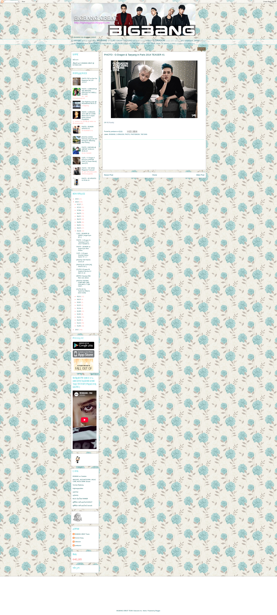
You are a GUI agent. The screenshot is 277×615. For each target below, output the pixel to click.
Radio (113, 43)
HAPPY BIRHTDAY (175, 40)
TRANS (158, 43)
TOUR (152, 43)
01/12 (79, 323)
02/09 (79, 311)
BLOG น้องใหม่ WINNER (80, 499)
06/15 (79, 219)
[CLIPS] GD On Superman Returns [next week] (83, 291)
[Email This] (128, 131)
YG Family (110, 122)
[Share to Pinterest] (136, 131)
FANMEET (149, 41)
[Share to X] (132, 131)
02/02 (79, 314)
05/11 (79, 296)
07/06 (79, 210)
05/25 (79, 228)
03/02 (79, 302)
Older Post (200, 175)
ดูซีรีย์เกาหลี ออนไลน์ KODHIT (82, 502)
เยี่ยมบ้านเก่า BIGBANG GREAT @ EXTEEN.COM (83, 64)
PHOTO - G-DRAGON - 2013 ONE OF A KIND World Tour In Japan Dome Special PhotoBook (89, 115)
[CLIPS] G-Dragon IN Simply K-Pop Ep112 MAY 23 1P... (83, 271)
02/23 (79, 305)
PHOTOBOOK (106, 43)
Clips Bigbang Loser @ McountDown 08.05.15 (89, 102)
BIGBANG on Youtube (79, 476)
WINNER (166, 43)
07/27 (79, 204)
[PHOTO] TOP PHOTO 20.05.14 (83, 261)
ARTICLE (84, 40)
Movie (86, 43)
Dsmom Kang (79, 538)
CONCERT (119, 41)
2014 (77, 202)
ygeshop (75, 492)
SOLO (125, 43)
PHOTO (97, 43)
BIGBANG (102, 40)
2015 (77, 199)
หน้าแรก (75, 60)
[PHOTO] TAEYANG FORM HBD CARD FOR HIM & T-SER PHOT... (83, 283)
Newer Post (108, 175)
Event (138, 41)
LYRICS (204, 40)
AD (72, 41)
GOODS (168, 40)
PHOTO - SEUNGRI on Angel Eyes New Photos (83, 248)
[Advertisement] (154, 154)
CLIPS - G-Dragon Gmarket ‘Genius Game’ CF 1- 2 (82, 255)
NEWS (91, 43)
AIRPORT (77, 41)
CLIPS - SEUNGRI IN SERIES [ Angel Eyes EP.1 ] (83, 235)
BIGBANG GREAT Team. (82, 534)
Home (154, 175)
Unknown (78, 542)
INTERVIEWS (188, 41)
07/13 (79, 207)
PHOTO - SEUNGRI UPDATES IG (87, 127)
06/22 (79, 216)
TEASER (143, 43)
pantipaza (78, 545)
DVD (134, 40)
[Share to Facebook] (134, 131)
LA (201, 40)
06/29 (79, 213)
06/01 (79, 225)
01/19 (79, 320)
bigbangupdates (78, 488)
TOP (148, 43)
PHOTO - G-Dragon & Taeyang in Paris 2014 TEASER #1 (83, 242)
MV (75, 43)
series (193, 43)
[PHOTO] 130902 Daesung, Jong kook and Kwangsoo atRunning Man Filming (89, 139)
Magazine (80, 43)
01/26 (79, 317)
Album (94, 41)
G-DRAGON (159, 40)
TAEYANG (136, 43)
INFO (182, 41)
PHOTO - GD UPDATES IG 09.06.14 (89, 179)
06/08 (79, 222)
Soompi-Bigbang (78, 485)
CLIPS (112, 41)
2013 (77, 330)
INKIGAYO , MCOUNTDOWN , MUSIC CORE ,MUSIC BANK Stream (84, 480)
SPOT (130, 43)
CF (109, 41)
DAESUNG (127, 41)
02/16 (79, 308)
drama (190, 43)
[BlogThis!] (130, 131)
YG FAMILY (172, 43)
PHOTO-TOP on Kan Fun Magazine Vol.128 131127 (89, 80)
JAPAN (197, 41)
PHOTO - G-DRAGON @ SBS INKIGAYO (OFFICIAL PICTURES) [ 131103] (89, 91)
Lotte (72, 43)
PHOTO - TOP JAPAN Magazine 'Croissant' (88, 169)
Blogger (157, 611)
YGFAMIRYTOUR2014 (182, 43)
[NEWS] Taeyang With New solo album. (83, 277)
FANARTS (142, 40)
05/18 (79, 231)
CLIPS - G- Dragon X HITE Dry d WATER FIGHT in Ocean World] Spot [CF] (89, 160)
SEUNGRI (119, 43)
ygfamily (75, 495)
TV (162, 43)
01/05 (79, 326)
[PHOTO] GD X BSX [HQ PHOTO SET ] (84, 265)
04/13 (79, 299)
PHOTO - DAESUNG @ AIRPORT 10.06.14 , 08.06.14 (89, 149)
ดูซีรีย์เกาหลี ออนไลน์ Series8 (82, 506)
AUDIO (90, 40)
